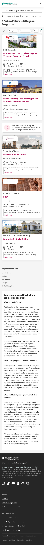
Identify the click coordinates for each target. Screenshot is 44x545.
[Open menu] (40, 3)
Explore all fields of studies (10, 518)
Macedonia (6, 279)
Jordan (4, 276)
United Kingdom (8, 286)
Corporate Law (25, 31)
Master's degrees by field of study (13, 522)
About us (5, 499)
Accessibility (28, 540)
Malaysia (5, 282)
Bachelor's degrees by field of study (13, 526)
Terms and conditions (8, 540)
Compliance (13, 31)
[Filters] (40, 31)
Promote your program (9, 503)
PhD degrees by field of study (11, 530)
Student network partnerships (11, 507)
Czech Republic (7, 273)
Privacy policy (20, 540)
